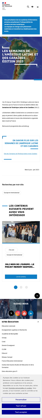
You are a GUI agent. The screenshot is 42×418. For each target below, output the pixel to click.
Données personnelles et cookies (20, 388)
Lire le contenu (21, 277)
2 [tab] (21, 287)
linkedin (30, 313)
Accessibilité (32, 7)
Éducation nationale (8, 326)
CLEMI (4, 349)
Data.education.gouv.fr (9, 371)
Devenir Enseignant (8, 345)
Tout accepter (21, 412)
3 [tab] (26, 287)
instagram (17, 313)
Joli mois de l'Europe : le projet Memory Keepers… (19, 265)
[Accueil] (8, 6)
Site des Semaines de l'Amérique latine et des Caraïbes (20, 154)
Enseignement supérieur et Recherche (14, 330)
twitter (11, 313)
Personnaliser (21, 399)
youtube (24, 313)
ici (28, 126)
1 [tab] (15, 287)
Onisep (4, 338)
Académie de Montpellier (10, 334)
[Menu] (37, 7)
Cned (3, 342)
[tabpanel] (21, 251)
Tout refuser (21, 406)
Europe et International (11, 193)
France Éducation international (12, 361)
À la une (11, 250)
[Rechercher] (28, 7)
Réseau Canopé (7, 357)
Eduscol (4, 353)
